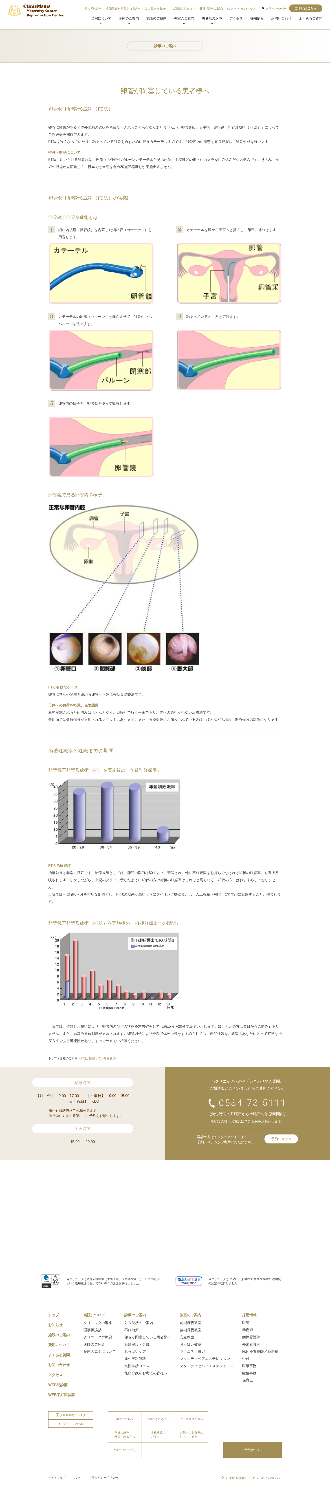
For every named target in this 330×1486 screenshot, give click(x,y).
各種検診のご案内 (211, 8)
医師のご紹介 (94, 1344)
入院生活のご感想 (124, 1450)
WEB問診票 (58, 1385)
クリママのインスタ (244, 8)
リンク (77, 1477)
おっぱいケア (135, 1351)
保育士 (247, 1380)
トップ (52, 1058)
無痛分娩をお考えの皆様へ (145, 1373)
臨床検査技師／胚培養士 (262, 1351)
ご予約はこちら (306, 8)
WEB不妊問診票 (61, 1395)
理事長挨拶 (92, 1330)
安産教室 (187, 1337)
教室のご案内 (184, 18)
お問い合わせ (281, 18)
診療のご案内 (129, 18)
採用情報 (257, 18)
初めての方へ (93, 8)
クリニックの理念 (98, 1323)
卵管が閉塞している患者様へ (147, 1337)
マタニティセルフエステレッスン (207, 1366)
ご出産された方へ (184, 8)
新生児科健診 (135, 1359)
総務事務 (249, 1373)
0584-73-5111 (253, 1103)
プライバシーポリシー (103, 1477)
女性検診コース (137, 1366)
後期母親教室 (190, 1330)
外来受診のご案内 (138, 1323)
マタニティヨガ (192, 1351)
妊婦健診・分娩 (137, 1344)
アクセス (236, 18)
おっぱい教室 (190, 1344)
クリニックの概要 (98, 1337)
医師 (245, 1323)
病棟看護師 (251, 1337)
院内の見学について (100, 1351)
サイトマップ (57, 1477)
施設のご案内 (156, 18)
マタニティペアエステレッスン (205, 1359)
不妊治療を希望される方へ (123, 8)
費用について (59, 1345)
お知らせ (55, 1325)
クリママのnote (276, 8)
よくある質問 (59, 1355)
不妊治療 (131, 1330)
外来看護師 (251, 1344)
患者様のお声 (212, 18)
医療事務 (249, 1366)
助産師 (247, 1330)
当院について (101, 18)
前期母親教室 (190, 1323)
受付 (245, 1359)
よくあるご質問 (310, 18)
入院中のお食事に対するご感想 (191, 1435)
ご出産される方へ (156, 8)
